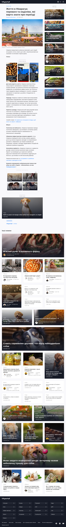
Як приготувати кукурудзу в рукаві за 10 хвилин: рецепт (11, 385)
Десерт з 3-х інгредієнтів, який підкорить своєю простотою (31, 289)
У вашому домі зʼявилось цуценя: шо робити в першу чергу (11, 488)
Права (39, 522)
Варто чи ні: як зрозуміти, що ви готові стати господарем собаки (53, 301)
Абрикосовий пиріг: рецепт (32, 276)
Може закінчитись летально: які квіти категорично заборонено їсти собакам (33, 398)
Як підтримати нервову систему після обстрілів (10, 276)
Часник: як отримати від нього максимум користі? (32, 487)
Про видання (4, 522)
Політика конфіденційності (47, 522)
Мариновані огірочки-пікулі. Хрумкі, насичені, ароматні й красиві (11, 371)
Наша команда (18, 522)
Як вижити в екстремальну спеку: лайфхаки (53, 276)
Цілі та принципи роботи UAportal (29, 522)
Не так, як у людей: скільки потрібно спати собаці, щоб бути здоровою (54, 397)
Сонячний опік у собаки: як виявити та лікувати (11, 397)
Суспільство (8, 6)
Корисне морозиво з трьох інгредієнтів (32, 370)
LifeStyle (15, 223)
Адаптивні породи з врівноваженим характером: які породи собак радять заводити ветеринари (33, 302)
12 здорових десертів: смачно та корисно (53, 289)
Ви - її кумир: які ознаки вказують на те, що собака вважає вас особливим (53, 488)
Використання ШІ (5, 525)
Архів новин (11, 522)
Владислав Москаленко (11, 17)
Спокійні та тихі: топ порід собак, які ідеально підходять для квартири (32, 385)
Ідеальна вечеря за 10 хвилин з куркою (53, 385)
